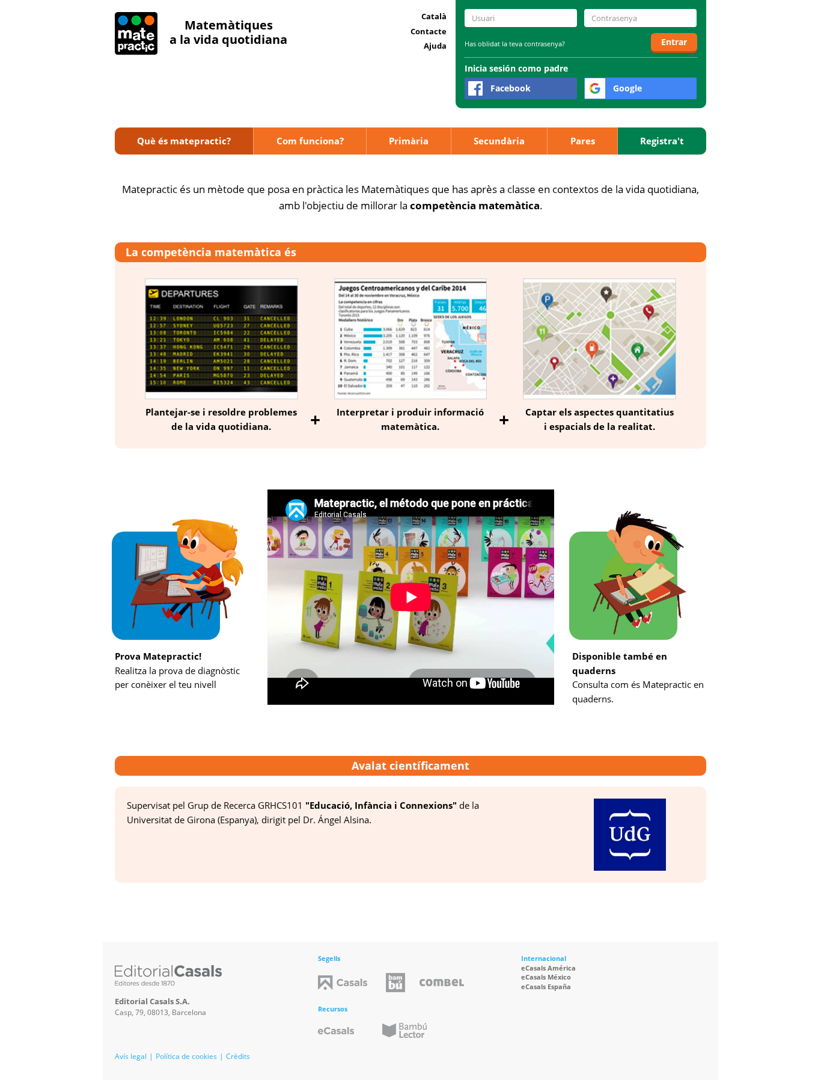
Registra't (662, 141)
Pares (582, 141)
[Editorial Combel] (442, 982)
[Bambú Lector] (404, 1030)
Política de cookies (186, 1056)
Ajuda (435, 45)
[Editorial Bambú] (395, 982)
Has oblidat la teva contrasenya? (515, 43)
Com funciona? (310, 141)
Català (434, 16)
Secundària (499, 141)
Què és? (184, 141)
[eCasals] (336, 1030)
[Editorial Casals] (168, 975)
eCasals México (546, 976)
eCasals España (546, 986)
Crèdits (238, 1056)
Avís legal (131, 1056)
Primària (409, 141)
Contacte (428, 31)
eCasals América (548, 967)
